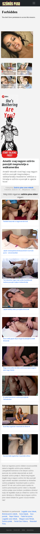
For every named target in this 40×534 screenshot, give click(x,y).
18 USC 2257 (16, 530)
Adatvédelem (30, 530)
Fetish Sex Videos (21, 521)
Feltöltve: (7, 190)
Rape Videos (14, 516)
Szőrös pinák (7, 521)
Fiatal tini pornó (26, 516)
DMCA (23, 530)
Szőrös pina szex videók (23, 188)
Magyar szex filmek (26, 519)
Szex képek (23, 514)
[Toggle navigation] (34, 3)
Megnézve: (26, 190)
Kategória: (9, 188)
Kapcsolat (9, 530)
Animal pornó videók (9, 514)
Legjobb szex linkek (28, 511)
